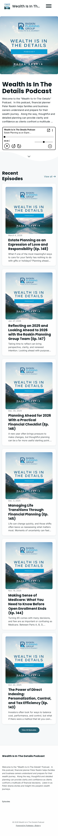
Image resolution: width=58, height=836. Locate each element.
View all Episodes (29, 730)
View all (48, 176)
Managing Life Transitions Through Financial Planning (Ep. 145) (28, 512)
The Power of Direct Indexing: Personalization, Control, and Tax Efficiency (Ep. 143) (29, 698)
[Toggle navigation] (49, 6)
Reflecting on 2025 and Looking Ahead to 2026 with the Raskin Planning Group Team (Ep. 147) (29, 332)
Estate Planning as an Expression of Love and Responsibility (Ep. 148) (28, 244)
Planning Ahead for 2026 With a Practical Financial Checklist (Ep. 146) (29, 422)
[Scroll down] (29, 156)
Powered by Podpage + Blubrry (28, 825)
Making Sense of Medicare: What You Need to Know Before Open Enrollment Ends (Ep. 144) (27, 604)
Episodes (6, 801)
